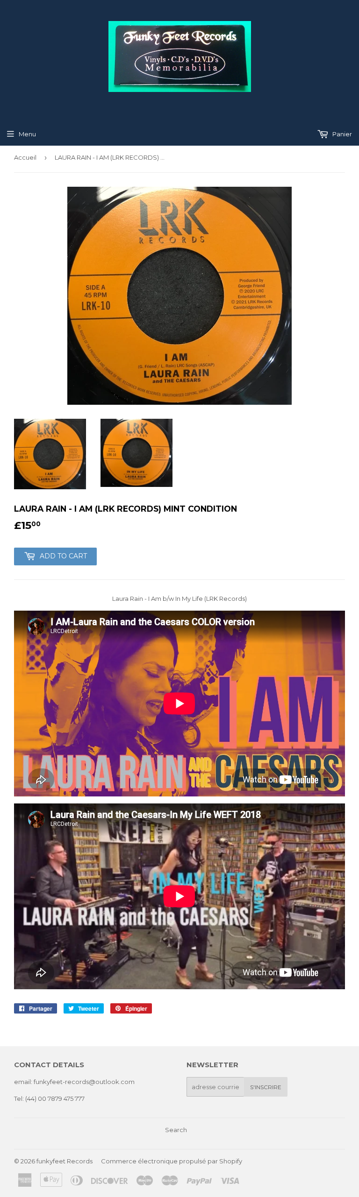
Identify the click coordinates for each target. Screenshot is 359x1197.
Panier (341, 134)
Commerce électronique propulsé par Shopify (171, 1161)
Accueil (25, 157)
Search (176, 1130)
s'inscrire (265, 1087)
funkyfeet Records (64, 1161)
